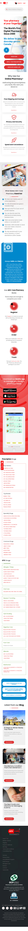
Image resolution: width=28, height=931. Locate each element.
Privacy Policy (6, 857)
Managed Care (6, 863)
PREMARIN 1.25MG (7, 552)
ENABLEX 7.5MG (6, 496)
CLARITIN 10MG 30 (7, 574)
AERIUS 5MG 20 (6, 582)
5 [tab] (15, 446)
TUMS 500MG (6, 620)
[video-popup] (6, 50)
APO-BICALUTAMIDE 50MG (9, 526)
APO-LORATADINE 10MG (8, 576)
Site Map (5, 847)
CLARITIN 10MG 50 (7, 580)
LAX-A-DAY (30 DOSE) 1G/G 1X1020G (11, 636)
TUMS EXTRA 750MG (8, 618)
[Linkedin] (11, 908)
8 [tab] (19, 446)
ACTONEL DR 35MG (7, 498)
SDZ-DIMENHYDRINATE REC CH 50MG (11, 607)
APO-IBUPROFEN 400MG (9, 472)
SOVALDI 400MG (7, 522)
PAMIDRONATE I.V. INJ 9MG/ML (10, 524)
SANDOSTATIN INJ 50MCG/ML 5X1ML (11, 516)
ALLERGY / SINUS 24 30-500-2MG (11, 578)
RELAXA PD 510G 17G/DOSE (9, 629)
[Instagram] (3, 908)
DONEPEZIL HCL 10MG (8, 468)
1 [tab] (9, 446)
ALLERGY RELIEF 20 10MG (8, 571)
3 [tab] (12, 446)
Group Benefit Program (8, 859)
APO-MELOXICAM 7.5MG (9, 474)
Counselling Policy (7, 851)
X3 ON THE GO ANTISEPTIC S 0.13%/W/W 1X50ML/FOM (12, 671)
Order (18, 338)
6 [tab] (16, 446)
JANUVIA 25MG (6, 483)
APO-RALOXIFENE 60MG (8, 479)
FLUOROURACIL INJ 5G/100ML (10, 518)
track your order (15, 361)
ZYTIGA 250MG (6, 533)
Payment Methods (7, 845)
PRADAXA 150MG (7, 507)
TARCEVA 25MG (7, 520)
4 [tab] (13, 446)
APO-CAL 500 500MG (8, 616)
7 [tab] (18, 446)
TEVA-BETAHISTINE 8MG (8, 470)
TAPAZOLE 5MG (6, 502)
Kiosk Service (6, 861)
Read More (14, 110)
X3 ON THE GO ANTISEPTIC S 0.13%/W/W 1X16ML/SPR (12, 668)
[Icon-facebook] (7, 908)
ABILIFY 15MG (6, 548)
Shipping (5, 842)
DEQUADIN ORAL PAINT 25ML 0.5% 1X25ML (12, 591)
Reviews (5, 865)
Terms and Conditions (8, 849)
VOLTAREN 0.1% (6, 500)
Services (5, 855)
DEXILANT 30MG (7, 481)
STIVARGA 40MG (7, 535)
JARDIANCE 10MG (7, 554)
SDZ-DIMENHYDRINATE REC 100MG (11, 605)
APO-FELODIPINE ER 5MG (9, 476)
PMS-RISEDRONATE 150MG (9, 485)
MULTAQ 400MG (7, 504)
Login (24, 3)
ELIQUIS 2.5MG (6, 550)
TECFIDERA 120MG (7, 529)
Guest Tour (5, 838)
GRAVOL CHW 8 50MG (8, 600)
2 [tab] (10, 446)
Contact (5, 868)
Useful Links (5, 870)
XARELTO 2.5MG (7, 546)
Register (20, 3)
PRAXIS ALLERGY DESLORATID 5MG (11, 569)
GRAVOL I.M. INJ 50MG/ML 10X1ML (10, 603)
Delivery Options (7, 840)
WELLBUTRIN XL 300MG (8, 544)
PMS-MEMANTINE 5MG (8, 487)
